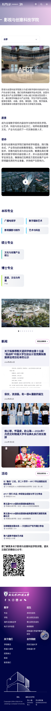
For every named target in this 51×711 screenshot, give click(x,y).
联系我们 (7, 662)
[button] (18, 331)
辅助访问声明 (30, 697)
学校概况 (7, 644)
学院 (5, 617)
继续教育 (30, 626)
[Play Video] (25, 182)
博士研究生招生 (33, 622)
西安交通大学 (32, 644)
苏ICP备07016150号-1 (30, 703)
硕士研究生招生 (33, 617)
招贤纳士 (7, 653)
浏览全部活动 (41, 473)
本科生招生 (31, 613)
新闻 (5, 658)
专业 (5, 613)
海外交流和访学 (10, 622)
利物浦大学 (31, 649)
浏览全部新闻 (41, 341)
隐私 (18, 697)
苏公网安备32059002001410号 (41, 703)
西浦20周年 (8, 649)
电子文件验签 (9, 626)
